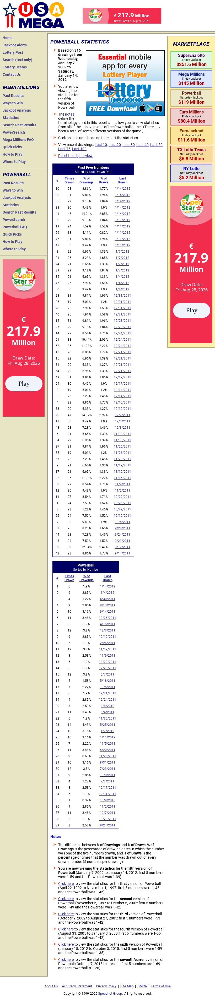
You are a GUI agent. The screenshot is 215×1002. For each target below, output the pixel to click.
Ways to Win (13, 103)
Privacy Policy (106, 986)
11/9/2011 (122, 484)
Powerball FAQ (15, 227)
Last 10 (101, 145)
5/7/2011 (107, 674)
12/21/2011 (122, 352)
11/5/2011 (107, 743)
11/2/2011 (122, 490)
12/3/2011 (122, 421)
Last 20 (115, 145)
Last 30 (128, 145)
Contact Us (12, 74)
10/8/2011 (107, 775)
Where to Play (14, 162)
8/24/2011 (107, 825)
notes (69, 114)
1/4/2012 (122, 277)
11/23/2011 (122, 459)
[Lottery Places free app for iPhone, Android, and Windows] (125, 114)
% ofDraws (104, 180)
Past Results (13, 96)
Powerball (17, 174)
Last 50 (156, 145)
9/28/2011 (122, 528)
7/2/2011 (107, 781)
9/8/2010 (107, 706)
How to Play (12, 154)
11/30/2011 (122, 434)
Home (8, 38)
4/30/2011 (107, 599)
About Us (51, 986)
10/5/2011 (122, 522)
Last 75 (64, 149)
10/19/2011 (122, 516)
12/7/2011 (122, 415)
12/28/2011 (122, 321)
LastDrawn (122, 180)
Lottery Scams (15, 67)
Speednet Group (110, 993)
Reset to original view (75, 156)
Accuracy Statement (77, 986)
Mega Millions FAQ (18, 140)
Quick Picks (12, 147)
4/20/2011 (107, 750)
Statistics (11, 118)
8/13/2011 (107, 605)
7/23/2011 (107, 769)
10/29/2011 (122, 497)
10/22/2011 (122, 509)
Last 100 (79, 149)
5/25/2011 (107, 725)
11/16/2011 (122, 478)
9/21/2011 (122, 541)
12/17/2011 (122, 377)
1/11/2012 (122, 220)
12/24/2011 (122, 333)
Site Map (126, 986)
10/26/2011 (122, 503)
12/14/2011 (122, 390)
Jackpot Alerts (15, 45)
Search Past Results (19, 125)
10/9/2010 (107, 800)
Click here (66, 883)
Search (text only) (17, 60)
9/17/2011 (122, 547)
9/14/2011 (122, 553)
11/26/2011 (122, 446)
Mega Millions (21, 87)
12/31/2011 (122, 295)
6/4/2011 (107, 712)
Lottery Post (13, 52)
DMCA (142, 986)
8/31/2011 (107, 762)
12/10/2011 (122, 402)
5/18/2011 (107, 681)
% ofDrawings (86, 180)
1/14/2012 (122, 188)
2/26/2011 (107, 643)
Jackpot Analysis (17, 110)
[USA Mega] (33, 14)
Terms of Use (161, 986)
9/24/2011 (122, 534)
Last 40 (142, 145)
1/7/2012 (122, 251)
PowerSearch (14, 132)
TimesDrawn (69, 180)
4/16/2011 (107, 624)
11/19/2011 (122, 465)
